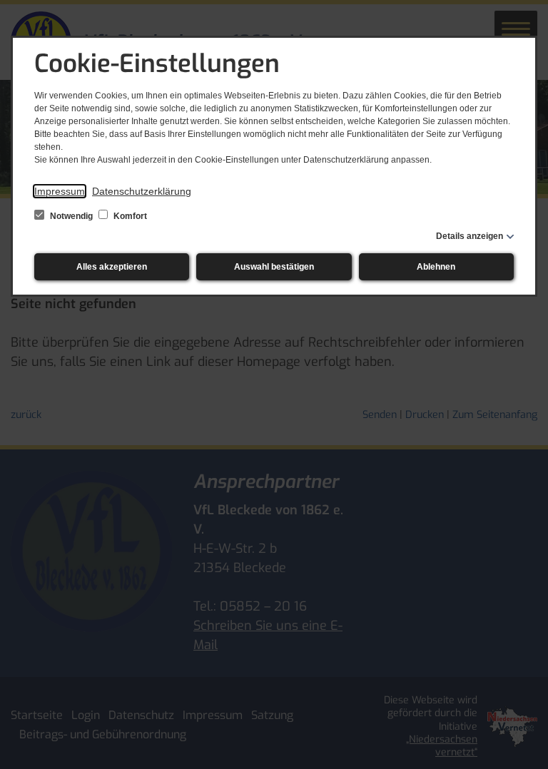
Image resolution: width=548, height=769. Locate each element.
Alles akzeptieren (111, 267)
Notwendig (71, 216)
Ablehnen (436, 267)
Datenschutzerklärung (141, 191)
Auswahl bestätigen (274, 267)
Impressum (59, 191)
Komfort (129, 216)
